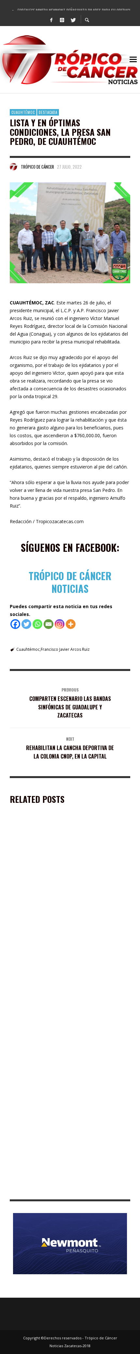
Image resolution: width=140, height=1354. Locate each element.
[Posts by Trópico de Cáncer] (14, 167)
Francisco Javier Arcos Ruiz (65, 649)
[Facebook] (51, 19)
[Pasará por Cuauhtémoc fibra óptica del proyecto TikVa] (59, 959)
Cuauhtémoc (23, 112)
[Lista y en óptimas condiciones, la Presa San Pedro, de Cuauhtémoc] (70, 232)
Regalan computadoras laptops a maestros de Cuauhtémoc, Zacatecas (62, 1096)
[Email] (48, 624)
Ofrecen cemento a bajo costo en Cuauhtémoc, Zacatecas (62, 909)
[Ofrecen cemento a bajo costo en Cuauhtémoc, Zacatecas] (59, 866)
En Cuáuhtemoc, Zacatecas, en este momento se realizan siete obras (62, 1189)
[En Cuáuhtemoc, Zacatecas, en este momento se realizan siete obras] (59, 1146)
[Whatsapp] (37, 624)
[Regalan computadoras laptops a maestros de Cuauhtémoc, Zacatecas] (59, 1053)
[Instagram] (62, 19)
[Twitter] (73, 19)
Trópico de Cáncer (37, 166)
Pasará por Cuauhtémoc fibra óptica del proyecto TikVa (67, 1002)
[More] (71, 624)
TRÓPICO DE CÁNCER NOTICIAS (70, 582)
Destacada (48, 112)
